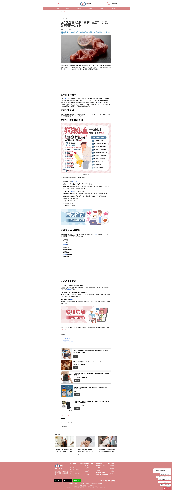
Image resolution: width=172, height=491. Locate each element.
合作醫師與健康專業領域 (86, 463)
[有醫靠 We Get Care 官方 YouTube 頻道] (114, 480)
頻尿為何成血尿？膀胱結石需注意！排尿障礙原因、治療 (107, 450)
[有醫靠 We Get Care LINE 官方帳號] (106, 480)
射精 (68, 415)
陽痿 (65, 415)
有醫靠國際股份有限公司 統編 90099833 (86, 485)
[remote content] (86, 82)
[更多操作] (110, 19)
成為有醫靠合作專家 (100, 465)
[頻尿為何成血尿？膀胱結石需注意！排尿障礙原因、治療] (107, 441)
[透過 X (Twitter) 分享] (65, 422)
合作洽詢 (98, 467)
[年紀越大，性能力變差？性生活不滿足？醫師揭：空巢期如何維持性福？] (64, 441)
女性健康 (112, 471)
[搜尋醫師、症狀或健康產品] (58, 3)
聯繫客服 (72, 471)
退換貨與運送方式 (74, 474)
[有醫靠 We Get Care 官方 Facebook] (109, 480)
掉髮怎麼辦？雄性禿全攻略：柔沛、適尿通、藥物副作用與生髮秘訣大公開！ (86, 450)
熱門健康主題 (111, 463)
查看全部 (115, 433)
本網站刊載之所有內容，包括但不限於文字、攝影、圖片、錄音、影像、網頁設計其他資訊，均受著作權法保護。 (86, 487)
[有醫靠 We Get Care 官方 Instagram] (112, 480)
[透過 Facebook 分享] (61, 422)
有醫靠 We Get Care (61, 468)
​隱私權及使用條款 (74, 469)
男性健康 (112, 465)
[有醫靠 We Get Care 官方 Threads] (101, 480)
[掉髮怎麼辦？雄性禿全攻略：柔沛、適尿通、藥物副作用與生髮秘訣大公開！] (85, 441)
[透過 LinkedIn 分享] (68, 422)
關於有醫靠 (73, 463)
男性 (62, 415)
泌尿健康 (112, 467)
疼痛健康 (112, 470)
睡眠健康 (112, 468)
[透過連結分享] (71, 422)
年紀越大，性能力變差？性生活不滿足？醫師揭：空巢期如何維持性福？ (64, 450)
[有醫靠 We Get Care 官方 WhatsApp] (104, 480)
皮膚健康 (112, 473)
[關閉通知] (170, 469)
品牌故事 (72, 465)
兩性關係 (63, 418)
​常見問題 (72, 467)
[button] (108, 3)
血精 (70, 415)
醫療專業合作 (99, 463)
